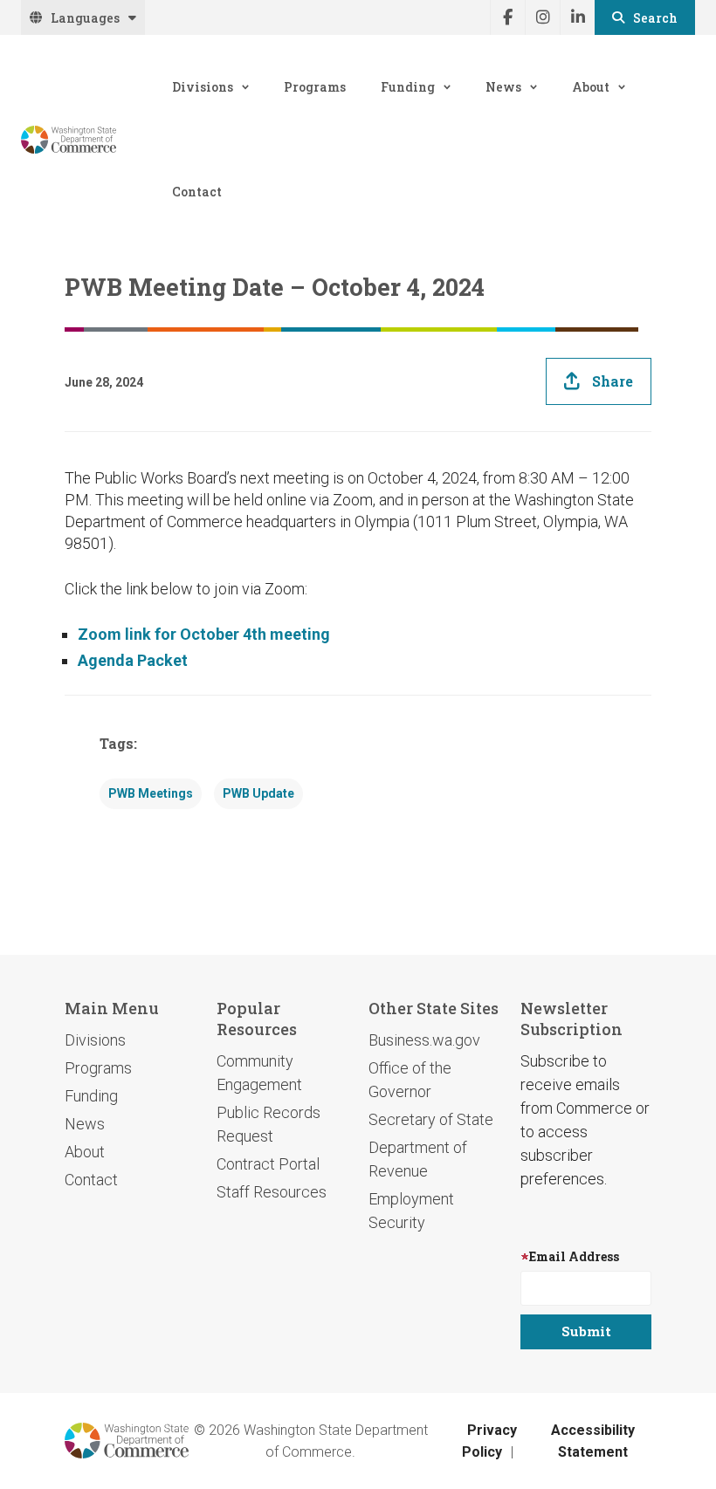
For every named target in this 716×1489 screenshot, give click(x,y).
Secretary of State (430, 1119)
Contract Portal (268, 1164)
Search (655, 18)
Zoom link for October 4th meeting (204, 634)
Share (612, 381)
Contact (197, 191)
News (503, 87)
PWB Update (258, 793)
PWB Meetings (150, 793)
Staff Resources (272, 1192)
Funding (408, 87)
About (590, 87)
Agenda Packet (133, 660)
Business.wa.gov (424, 1040)
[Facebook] (507, 17)
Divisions (202, 87)
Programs (315, 87)
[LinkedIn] (577, 17)
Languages (85, 18)
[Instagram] (542, 17)
